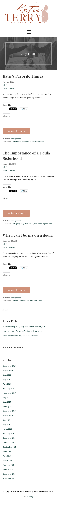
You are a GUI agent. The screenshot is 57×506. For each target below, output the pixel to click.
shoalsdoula (39, 142)
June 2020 (7, 375)
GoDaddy (29, 496)
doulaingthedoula (22, 301)
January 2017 (8, 406)
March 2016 (7, 429)
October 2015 (8, 442)
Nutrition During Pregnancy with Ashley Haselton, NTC (24, 326)
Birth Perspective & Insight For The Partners (20, 335)
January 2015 (8, 469)
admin (5, 85)
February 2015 (8, 465)
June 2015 (7, 451)
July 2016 (6, 420)
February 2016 (8, 433)
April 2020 (7, 384)
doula (14, 142)
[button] (29, 32)
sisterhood (38, 224)
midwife (33, 301)
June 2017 (7, 402)
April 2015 (7, 456)
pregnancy (25, 142)
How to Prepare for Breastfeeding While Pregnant (23, 331)
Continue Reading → (16, 131)
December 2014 (9, 474)
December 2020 (9, 366)
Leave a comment (9, 88)
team (50, 224)
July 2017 (6, 397)
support (45, 224)
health (18, 142)
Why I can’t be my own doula (28, 235)
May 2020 (6, 379)
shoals (32, 142)
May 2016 (6, 424)
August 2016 (8, 415)
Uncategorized (15, 139)
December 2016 (9, 411)
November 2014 (9, 478)
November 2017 (9, 393)
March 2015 (7, 460)
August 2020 (8, 370)
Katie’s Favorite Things (23, 76)
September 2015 (9, 447)
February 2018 (8, 388)
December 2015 (9, 438)
